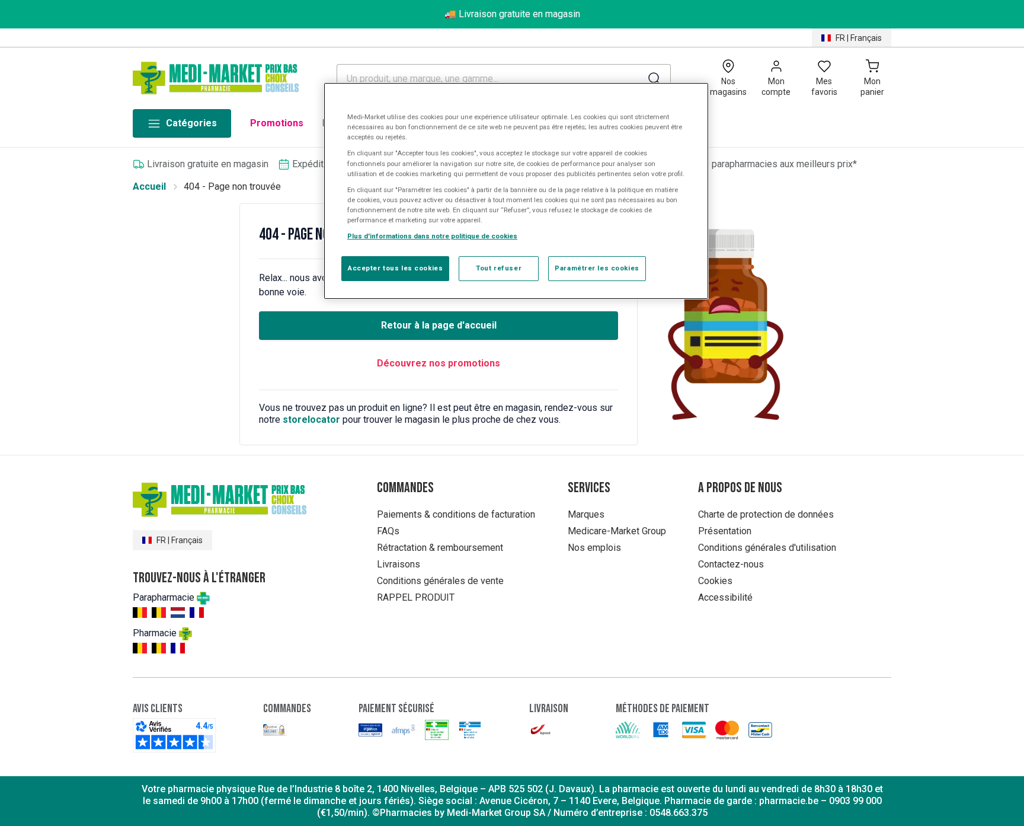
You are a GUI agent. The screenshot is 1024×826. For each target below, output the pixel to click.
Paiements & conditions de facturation (456, 514)
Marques (586, 514)
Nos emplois (594, 547)
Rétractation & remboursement (440, 547)
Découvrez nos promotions (438, 363)
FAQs (388, 531)
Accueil (149, 186)
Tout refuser (498, 268)
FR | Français (859, 38)
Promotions (276, 123)
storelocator (311, 419)
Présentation (724, 531)
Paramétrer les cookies (597, 268)
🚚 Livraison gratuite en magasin (512, 14)
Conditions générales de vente (440, 580)
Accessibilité (725, 597)
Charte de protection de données (766, 514)
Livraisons (398, 564)
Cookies (715, 580)
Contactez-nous (731, 564)
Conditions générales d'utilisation (767, 547)
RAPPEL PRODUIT (416, 597)
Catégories (191, 123)
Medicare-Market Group (617, 531)
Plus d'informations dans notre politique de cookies (432, 236)
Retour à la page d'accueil (439, 325)
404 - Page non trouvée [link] (232, 186)
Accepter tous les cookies (395, 268)
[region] (516, 190)
